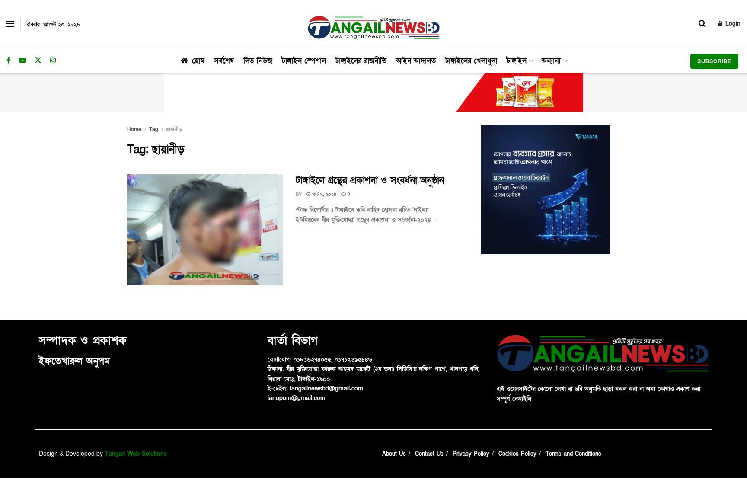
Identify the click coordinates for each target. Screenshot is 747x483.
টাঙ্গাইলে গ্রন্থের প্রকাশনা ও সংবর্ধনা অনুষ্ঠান (370, 180)
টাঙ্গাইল (517, 61)
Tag (153, 129)
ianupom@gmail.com (297, 398)
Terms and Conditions (573, 454)
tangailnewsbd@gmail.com (326, 388)
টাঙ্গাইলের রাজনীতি (360, 61)
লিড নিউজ (257, 61)
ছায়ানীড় (174, 129)
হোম (198, 61)
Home (134, 129)
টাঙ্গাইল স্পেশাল (304, 61)
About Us (394, 454)
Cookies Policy (517, 454)
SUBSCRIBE (714, 61)
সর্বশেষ (224, 61)
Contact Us (429, 454)
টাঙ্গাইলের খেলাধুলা (471, 61)
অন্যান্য (551, 61)
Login (732, 23)
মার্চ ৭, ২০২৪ (323, 194)
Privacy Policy (471, 454)
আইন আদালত (416, 61)
